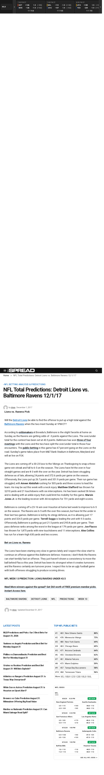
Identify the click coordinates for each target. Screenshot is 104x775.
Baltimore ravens (16, 599)
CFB (73, 676)
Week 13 (82, 599)
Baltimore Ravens (14, 424)
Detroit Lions (20, 420)
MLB (84, 676)
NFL (53, 599)
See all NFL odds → (89, 757)
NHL (90, 676)
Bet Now (92, 698)
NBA (68, 676)
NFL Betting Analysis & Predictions (25, 384)
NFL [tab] (56, 693)
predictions (67, 599)
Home (6, 375)
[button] (4, 370)
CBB (79, 676)
